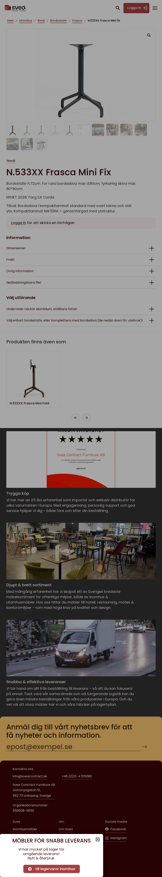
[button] (97, 839)
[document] (81, 438)
